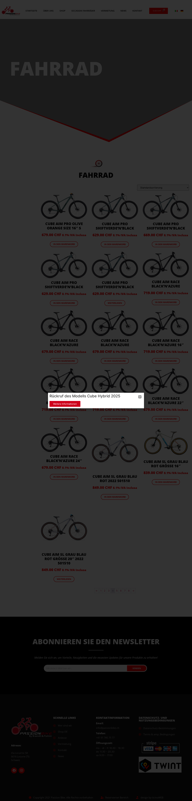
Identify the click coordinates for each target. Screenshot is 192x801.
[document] (96, 400)
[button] (140, 397)
